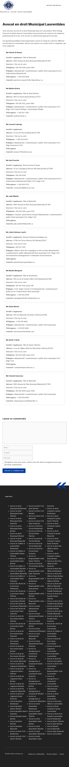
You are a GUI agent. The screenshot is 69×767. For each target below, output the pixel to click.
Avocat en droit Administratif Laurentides (52, 688)
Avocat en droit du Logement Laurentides (54, 648)
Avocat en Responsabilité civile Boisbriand (36, 578)
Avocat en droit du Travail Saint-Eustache (35, 551)
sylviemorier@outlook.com (24, 332)
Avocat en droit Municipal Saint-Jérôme (16, 528)
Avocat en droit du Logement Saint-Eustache (17, 696)
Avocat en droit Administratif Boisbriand (34, 608)
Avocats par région (54, 5)
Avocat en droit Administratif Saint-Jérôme (36, 623)
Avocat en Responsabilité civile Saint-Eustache (36, 571)
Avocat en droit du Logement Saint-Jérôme (17, 678)
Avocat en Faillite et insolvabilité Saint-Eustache (17, 578)
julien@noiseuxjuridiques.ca (24, 262)
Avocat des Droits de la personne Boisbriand (17, 586)
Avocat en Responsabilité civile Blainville (36, 601)
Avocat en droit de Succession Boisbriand (17, 641)
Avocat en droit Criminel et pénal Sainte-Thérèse (53, 518)
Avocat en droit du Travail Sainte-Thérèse (35, 533)
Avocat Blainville (53, 729)
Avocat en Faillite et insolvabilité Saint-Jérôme (17, 561)
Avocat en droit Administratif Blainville (34, 636)
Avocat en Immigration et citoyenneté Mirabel (36, 691)
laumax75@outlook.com (23, 152)
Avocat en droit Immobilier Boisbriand (34, 706)
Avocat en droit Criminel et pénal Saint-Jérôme (53, 556)
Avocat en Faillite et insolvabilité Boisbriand (17, 546)
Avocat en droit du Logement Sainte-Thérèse (17, 671)
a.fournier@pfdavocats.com (24, 188)
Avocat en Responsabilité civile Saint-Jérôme (36, 586)
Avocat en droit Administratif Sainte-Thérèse (36, 616)
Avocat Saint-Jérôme (54, 724)
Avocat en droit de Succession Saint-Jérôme (17, 648)
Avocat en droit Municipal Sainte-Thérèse (16, 513)
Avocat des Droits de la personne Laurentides (54, 626)
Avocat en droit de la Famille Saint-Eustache (54, 618)
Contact (61, 754)
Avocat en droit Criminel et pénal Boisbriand (53, 511)
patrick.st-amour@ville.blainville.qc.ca (28, 80)
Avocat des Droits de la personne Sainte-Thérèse (17, 593)
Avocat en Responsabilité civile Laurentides (55, 671)
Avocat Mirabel (52, 726)
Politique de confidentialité (36, 754)
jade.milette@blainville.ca (23, 224)
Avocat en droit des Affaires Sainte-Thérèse (54, 548)
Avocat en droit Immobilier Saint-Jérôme (35, 721)
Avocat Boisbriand (54, 719)
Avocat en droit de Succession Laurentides (54, 641)
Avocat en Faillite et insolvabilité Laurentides (54, 633)
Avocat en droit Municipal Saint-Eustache (16, 521)
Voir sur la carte (20, 64)
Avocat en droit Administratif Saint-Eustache (36, 643)
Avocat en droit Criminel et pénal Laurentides (53, 708)
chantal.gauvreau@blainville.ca (25, 401)
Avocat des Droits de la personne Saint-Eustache (17, 611)
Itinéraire (9, 64)
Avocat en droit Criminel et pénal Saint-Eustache (53, 541)
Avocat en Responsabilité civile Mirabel (36, 593)
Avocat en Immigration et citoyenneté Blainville (37, 698)
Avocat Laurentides (25, 12)
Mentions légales (52, 754)
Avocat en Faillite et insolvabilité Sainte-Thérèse (17, 553)
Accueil (13, 12)
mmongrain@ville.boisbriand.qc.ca (27, 298)
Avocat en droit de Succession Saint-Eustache (17, 633)
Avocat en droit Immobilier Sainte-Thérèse (36, 713)
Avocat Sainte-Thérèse (55, 721)
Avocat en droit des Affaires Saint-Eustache (54, 563)
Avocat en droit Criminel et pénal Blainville (53, 533)
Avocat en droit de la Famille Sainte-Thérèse (54, 596)
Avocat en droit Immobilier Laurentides (52, 696)
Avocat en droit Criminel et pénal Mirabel (53, 526)
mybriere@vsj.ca (20, 116)
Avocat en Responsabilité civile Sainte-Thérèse (36, 558)
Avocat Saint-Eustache (55, 731)
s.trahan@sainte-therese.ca (24, 367)
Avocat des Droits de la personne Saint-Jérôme (17, 626)
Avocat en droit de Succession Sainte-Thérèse (17, 618)
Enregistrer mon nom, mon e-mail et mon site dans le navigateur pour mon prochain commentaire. (33, 463)
